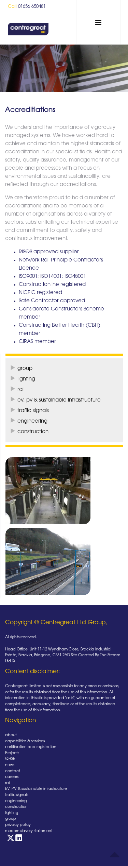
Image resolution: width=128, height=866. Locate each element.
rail (7, 783)
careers (11, 777)
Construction (32, 432)
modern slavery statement (29, 831)
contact (12, 771)
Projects (12, 753)
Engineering (32, 421)
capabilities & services (25, 741)
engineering (16, 801)
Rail (21, 389)
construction (16, 807)
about (11, 735)
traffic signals (16, 795)
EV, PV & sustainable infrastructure (59, 400)
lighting (11, 813)
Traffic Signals (33, 410)
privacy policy (18, 825)
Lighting (26, 379)
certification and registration (30, 747)
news (9, 765)
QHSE (10, 759)
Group (24, 368)
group (10, 819)
